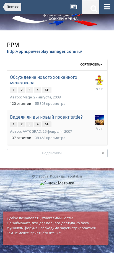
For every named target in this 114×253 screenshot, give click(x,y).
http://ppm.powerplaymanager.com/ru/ (44, 51)
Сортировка (90, 64)
